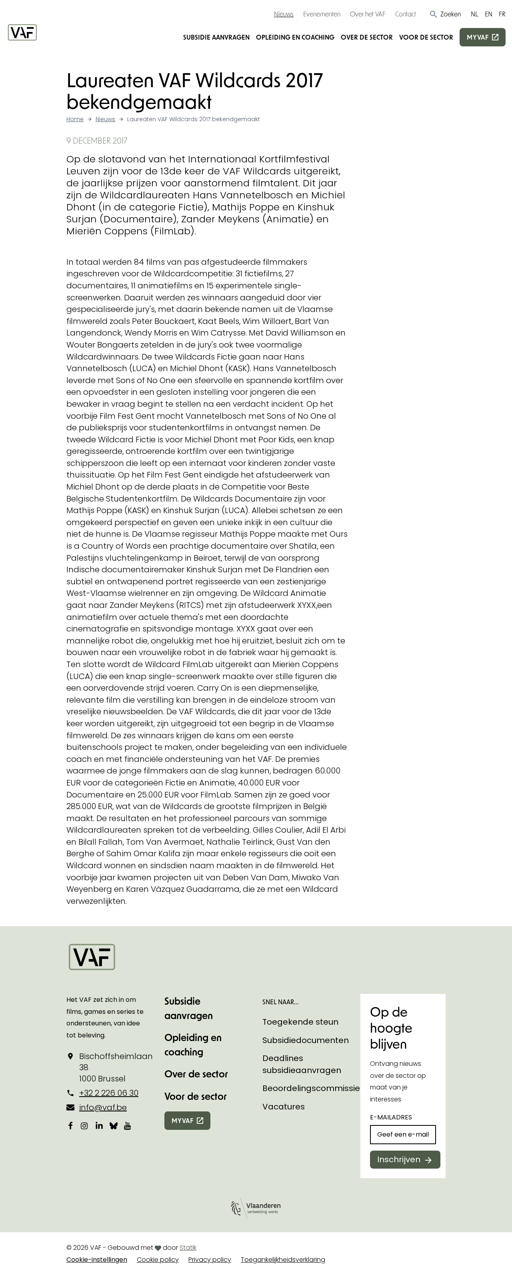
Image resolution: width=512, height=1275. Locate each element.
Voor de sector (426, 37)
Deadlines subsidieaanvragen (301, 1064)
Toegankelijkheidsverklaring (283, 1259)
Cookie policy (158, 1259)
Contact (405, 14)
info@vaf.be (103, 1107)
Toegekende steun (300, 1021)
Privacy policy (209, 1259)
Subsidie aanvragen (216, 37)
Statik (188, 1247)
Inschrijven (398, 1159)
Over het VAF (368, 14)
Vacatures (283, 1106)
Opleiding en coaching (295, 37)
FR (502, 14)
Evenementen (321, 14)
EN (488, 14)
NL (474, 14)
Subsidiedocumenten (305, 1040)
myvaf (478, 37)
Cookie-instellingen (96, 1259)
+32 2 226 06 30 (108, 1093)
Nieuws (284, 14)
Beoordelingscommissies (313, 1088)
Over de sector (367, 37)
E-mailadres (391, 1117)
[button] (445, 14)
